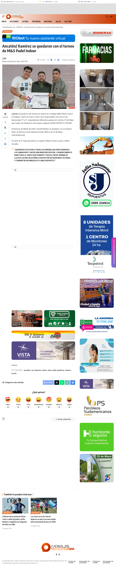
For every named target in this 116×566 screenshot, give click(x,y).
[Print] (58, 60)
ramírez (68, 370)
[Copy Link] (55, 60)
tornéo (14, 373)
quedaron (60, 370)
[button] (4, 16)
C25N (4, 58)
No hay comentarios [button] (64, 419)
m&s (49, 370)
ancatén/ (27, 370)
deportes (38, 370)
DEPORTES (7, 31)
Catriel (15, 114)
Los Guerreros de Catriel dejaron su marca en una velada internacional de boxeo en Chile (43, 519)
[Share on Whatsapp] (5, 133)
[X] (59, 554)
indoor (44, 370)
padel (54, 370)
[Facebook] (56, 554)
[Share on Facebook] (48, 60)
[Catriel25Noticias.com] (14, 16)
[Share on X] (51, 60)
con (32, 370)
